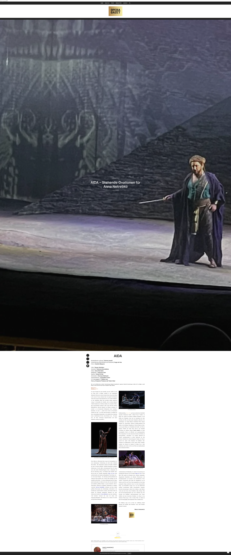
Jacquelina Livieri (97, 541)
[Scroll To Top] (228, 552)
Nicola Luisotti (119, 541)
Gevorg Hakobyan (138, 540)
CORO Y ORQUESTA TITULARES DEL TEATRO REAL (114, 540)
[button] (129, 3)
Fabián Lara (132, 540)
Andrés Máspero (96, 540)
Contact (125, 3)
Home (102, 3)
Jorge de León (104, 541)
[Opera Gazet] (115, 11)
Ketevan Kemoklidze (111, 541)
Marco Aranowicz (116, 190)
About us (107, 3)
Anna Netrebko (103, 540)
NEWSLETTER (118, 3)
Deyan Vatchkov (126, 540)
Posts (112, 3)
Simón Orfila (128, 413)
